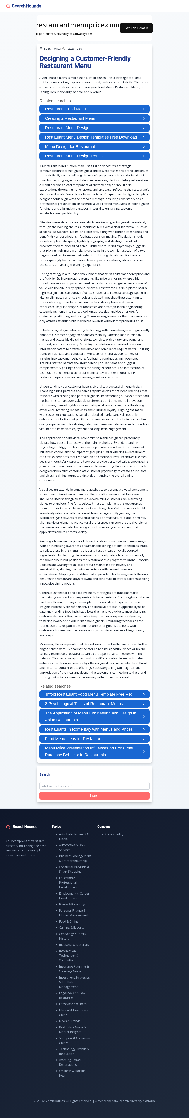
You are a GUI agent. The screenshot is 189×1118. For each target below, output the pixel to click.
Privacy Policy (114, 834)
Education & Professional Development (68, 882)
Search (94, 795)
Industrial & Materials (74, 945)
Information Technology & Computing (68, 955)
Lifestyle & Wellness (73, 1004)
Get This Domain (136, 28)
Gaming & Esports (71, 928)
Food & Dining (69, 921)
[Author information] (63, 48)
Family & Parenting (72, 904)
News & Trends (69, 1021)
